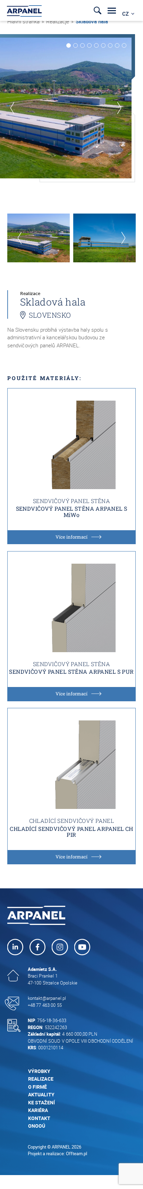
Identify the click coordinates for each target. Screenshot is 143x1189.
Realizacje (57, 21)
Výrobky (39, 1071)
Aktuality (41, 1094)
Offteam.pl (76, 1153)
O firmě (37, 1086)
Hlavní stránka (23, 21)
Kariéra (38, 1110)
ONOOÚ (36, 1125)
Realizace (40, 1078)
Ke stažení (42, 1102)
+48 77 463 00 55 (45, 1005)
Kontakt (39, 1118)
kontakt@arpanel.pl (47, 998)
